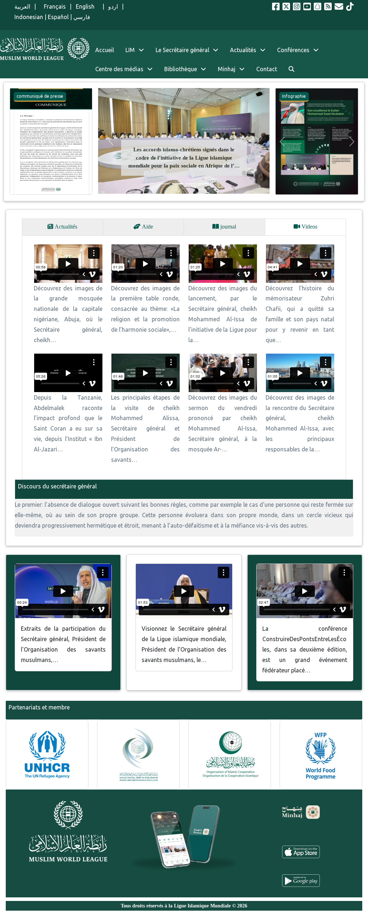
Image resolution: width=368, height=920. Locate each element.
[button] (16, 141)
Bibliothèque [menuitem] (180, 69)
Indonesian (28, 17)
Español (58, 17)
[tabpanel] (184, 357)
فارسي (81, 17)
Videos (308, 227)
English (87, 6)
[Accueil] (44, 49)
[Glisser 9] (190, 780)
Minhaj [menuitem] (226, 69)
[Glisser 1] (164, 184)
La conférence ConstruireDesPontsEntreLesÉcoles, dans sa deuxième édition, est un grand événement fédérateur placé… (304, 649)
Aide (147, 227)
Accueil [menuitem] (104, 50)
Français (53, 6)
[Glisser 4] (203, 184)
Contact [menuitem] (266, 69)
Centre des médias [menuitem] (119, 69)
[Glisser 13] (203, 780)
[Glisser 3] (190, 184)
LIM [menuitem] (130, 50)
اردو (113, 6)
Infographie (294, 96)
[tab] (62, 226)
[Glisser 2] (177, 184)
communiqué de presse (40, 96)
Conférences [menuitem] (293, 50)
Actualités (65, 227)
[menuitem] (291, 69)
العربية (22, 6)
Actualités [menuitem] (243, 50)
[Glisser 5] (177, 780)
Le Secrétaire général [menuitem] (182, 50)
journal (227, 227)
